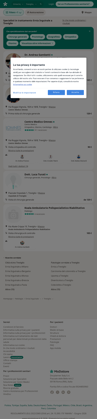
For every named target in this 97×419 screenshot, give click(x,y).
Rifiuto (56, 92)
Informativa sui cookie (22, 84)
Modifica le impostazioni (24, 93)
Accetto (75, 92)
